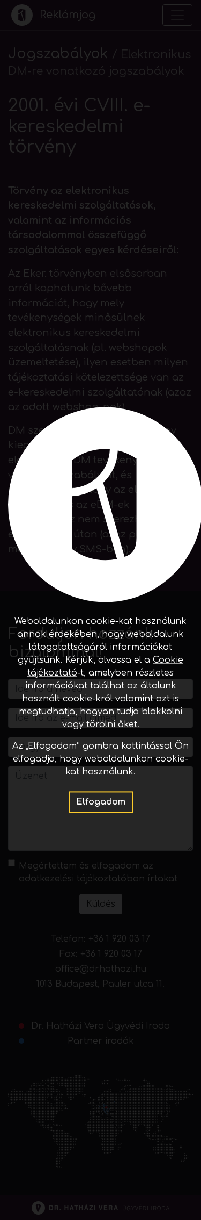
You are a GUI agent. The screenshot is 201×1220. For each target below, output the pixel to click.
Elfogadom (100, 802)
